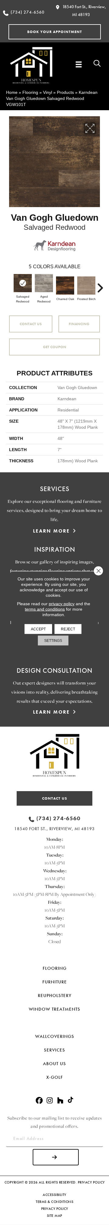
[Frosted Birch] (86, 285)
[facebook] (39, 1100)
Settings (53, 641)
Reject (68, 629)
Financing (79, 324)
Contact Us (31, 324)
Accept (38, 629)
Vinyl (47, 92)
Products (65, 92)
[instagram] (49, 1100)
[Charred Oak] (65, 285)
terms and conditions (45, 609)
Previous (9, 285)
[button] (54, 31)
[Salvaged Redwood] (22, 283)
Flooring (30, 92)
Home (12, 92)
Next (99, 285)
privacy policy (61, 603)
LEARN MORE (51, 531)
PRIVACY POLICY (91, 1182)
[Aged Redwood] (43, 283)
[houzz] (60, 1100)
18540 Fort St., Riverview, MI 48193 (54, 828)
